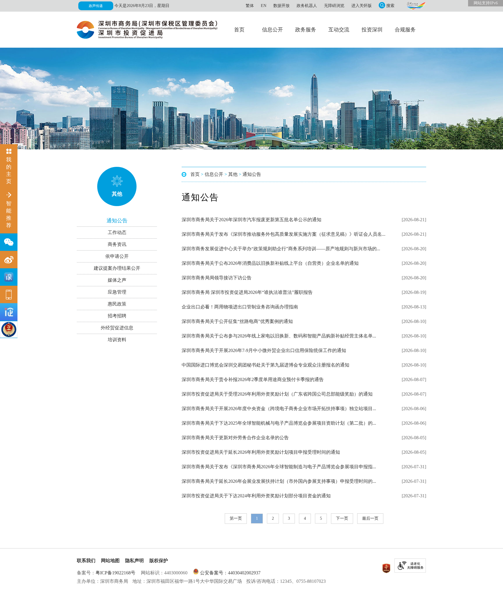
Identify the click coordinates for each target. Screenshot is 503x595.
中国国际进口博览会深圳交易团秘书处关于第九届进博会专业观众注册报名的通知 (265, 364)
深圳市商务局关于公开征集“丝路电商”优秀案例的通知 (237, 321)
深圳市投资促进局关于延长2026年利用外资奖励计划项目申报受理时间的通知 (261, 452)
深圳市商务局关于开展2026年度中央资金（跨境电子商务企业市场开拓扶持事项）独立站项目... (279, 408)
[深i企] (8, 312)
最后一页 (370, 518)
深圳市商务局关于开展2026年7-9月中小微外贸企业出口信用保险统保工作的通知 (264, 350)
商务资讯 (117, 244)
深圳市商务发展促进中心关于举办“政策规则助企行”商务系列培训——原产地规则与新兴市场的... (281, 248)
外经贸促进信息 (117, 327)
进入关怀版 (361, 5)
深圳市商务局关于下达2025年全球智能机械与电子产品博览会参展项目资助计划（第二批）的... (279, 423)
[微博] (8, 259)
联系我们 (86, 560)
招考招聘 (117, 315)
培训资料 (117, 339)
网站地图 (110, 560)
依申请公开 (117, 256)
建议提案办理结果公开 (117, 268)
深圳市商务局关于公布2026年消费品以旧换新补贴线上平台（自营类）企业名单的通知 (270, 263)
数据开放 (281, 5)
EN (263, 5)
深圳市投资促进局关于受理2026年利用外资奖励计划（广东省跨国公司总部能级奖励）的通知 (277, 394)
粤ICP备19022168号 (115, 572)
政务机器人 (307, 5)
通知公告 (117, 221)
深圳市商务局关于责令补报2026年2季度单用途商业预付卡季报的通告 (253, 379)
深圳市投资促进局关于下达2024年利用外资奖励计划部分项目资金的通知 (256, 495)
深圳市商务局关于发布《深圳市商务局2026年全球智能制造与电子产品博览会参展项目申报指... (279, 466)
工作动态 (117, 232)
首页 (195, 174)
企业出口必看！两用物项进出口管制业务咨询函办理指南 (240, 306)
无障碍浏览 (334, 5)
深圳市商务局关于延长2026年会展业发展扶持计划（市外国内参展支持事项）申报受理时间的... (279, 481)
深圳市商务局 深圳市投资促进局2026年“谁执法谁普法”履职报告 (247, 292)
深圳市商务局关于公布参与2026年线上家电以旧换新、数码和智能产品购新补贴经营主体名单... (279, 335)
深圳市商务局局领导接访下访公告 (217, 277)
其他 (117, 194)
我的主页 (8, 171)
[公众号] (8, 242)
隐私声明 (134, 560)
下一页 (342, 518)
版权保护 (158, 560)
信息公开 (214, 174)
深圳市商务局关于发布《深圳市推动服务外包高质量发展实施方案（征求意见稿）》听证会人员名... (283, 234)
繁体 (250, 5)
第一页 (236, 518)
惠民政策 (117, 303)
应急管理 (117, 292)
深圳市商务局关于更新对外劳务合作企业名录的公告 (235, 437)
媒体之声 (117, 280)
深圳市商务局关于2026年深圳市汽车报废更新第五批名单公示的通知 (251, 219)
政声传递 (96, 6)
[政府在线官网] (416, 6)
